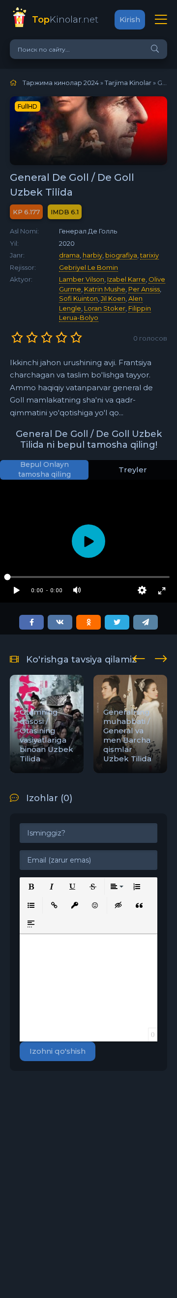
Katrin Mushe (104, 289)
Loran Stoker (104, 308)
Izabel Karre (126, 279)
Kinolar (65, 19)
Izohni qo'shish (58, 1051)
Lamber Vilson (81, 279)
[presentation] (139, 657)
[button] (31, 886)
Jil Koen (113, 298)
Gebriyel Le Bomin (88, 267)
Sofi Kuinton (78, 298)
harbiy (92, 255)
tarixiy (149, 255)
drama (69, 255)
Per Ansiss (144, 289)
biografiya (121, 255)
